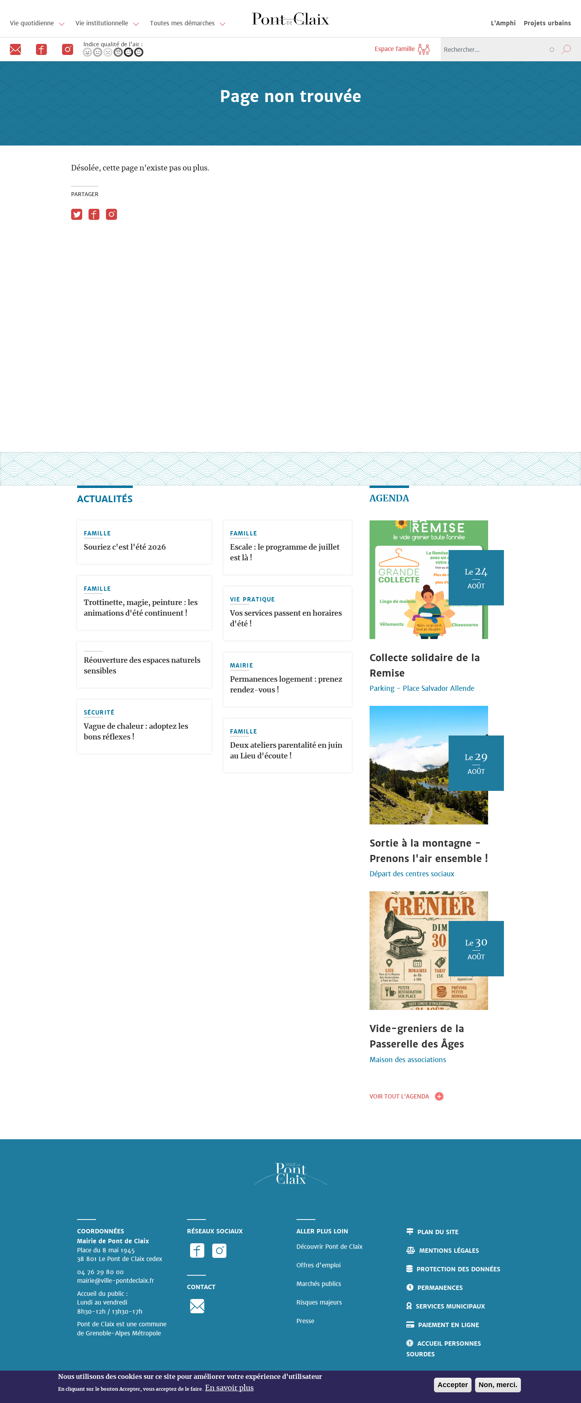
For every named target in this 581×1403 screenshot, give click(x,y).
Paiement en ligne (448, 1325)
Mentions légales (449, 1250)
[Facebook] (39, 49)
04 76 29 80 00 (100, 1272)
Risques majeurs (319, 1302)
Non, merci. (498, 1385)
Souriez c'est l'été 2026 (125, 547)
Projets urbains (547, 23)
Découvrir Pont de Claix (329, 1246)
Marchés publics (318, 1284)
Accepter (453, 1385)
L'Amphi (503, 23)
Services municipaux (450, 1306)
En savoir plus (229, 1388)
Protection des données (458, 1269)
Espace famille (396, 49)
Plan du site (437, 1232)
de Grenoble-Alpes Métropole (119, 1333)
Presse (305, 1321)
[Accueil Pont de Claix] (290, 18)
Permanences (440, 1287)
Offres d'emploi (318, 1265)
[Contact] (13, 49)
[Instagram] (64, 49)
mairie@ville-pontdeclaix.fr (115, 1280)
